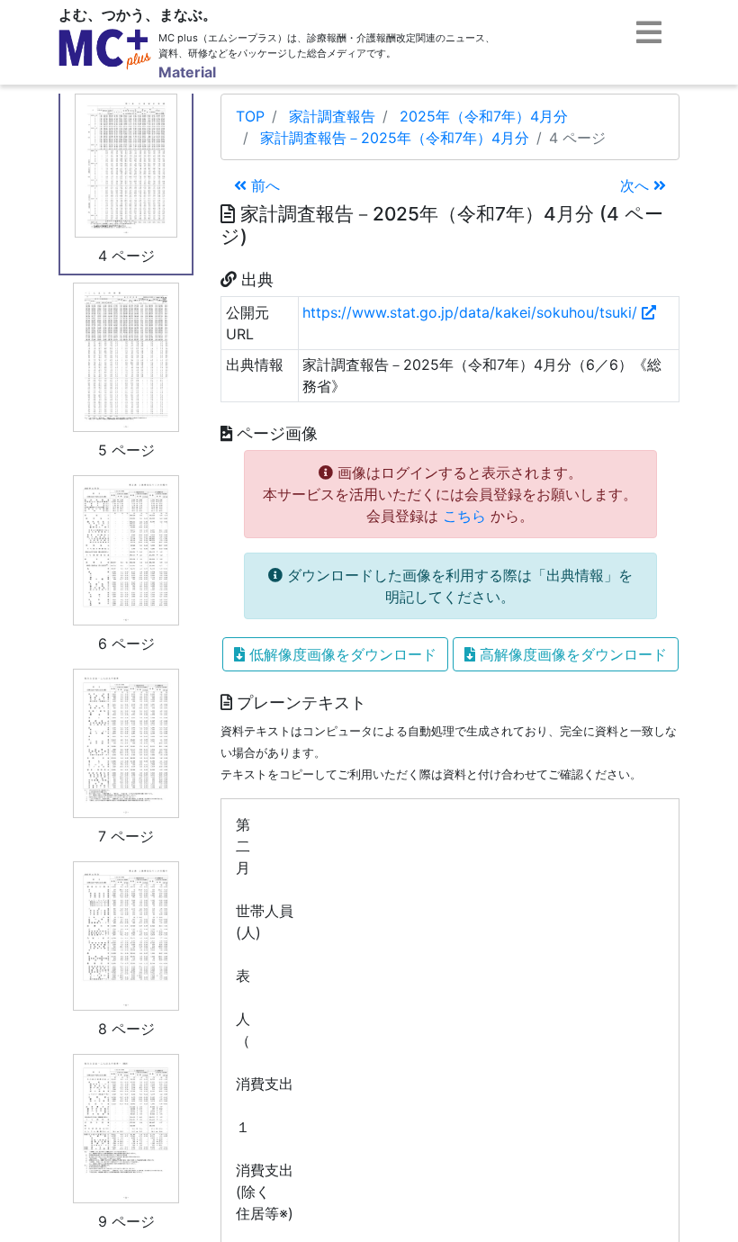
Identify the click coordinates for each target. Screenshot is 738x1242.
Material (187, 72)
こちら (464, 516)
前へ (263, 185)
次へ (636, 185)
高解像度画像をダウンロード (571, 654)
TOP (250, 116)
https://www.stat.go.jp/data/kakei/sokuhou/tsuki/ (472, 312)
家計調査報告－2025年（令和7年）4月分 (394, 138)
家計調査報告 (332, 116)
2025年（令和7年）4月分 (484, 116)
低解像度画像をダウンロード (340, 654)
